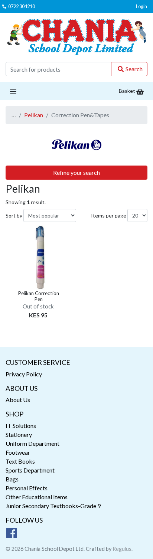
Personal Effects (27, 487)
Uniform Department (32, 443)
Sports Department (30, 470)
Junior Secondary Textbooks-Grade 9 (53, 505)
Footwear (18, 452)
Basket (127, 91)
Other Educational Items (37, 496)
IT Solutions (21, 425)
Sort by (14, 215)
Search (134, 68)
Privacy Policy (24, 373)
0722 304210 (21, 6)
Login (141, 6)
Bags (12, 479)
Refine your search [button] (76, 172)
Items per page (108, 215)
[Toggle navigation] (13, 91)
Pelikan (33, 114)
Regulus (122, 549)
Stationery (19, 434)
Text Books (20, 461)
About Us (18, 399)
